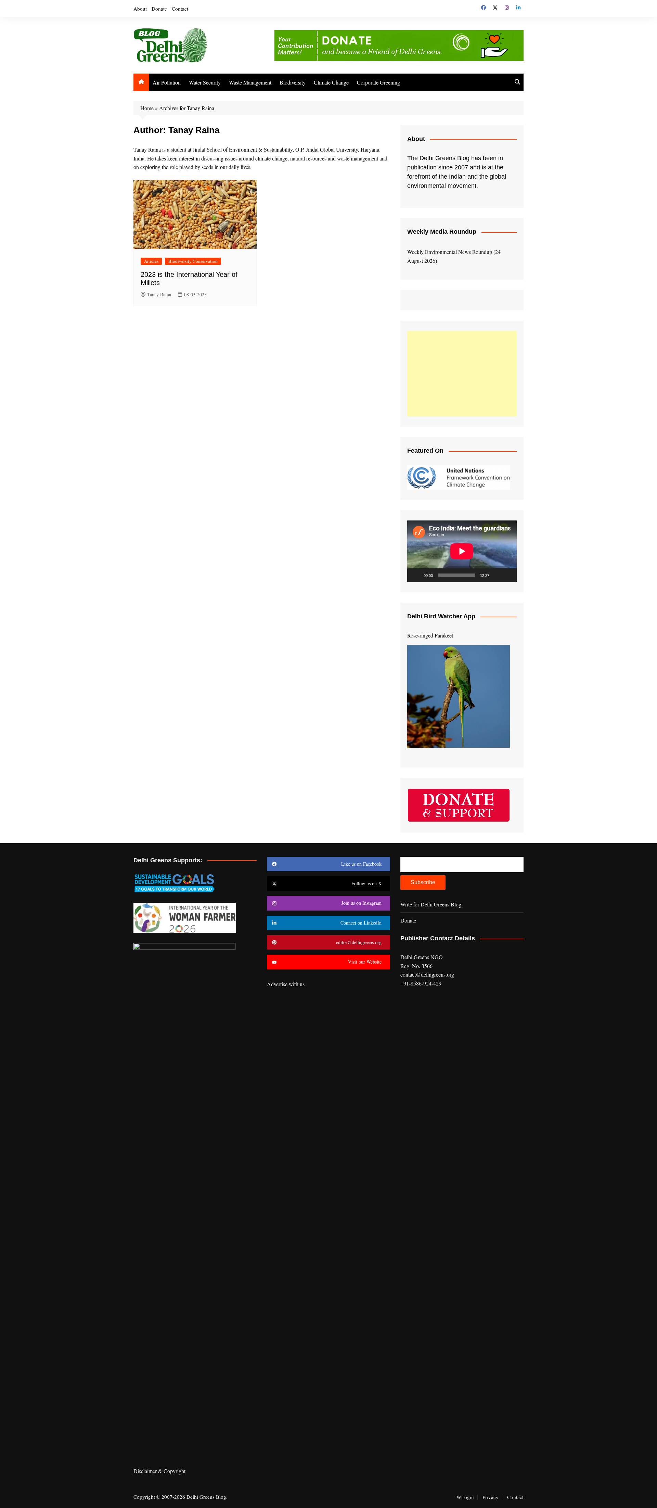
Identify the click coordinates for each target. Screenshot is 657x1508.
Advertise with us (286, 984)
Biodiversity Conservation (193, 261)
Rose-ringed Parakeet (430, 635)
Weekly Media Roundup (441, 231)
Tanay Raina (159, 294)
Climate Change (331, 82)
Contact (180, 8)
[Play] (416, 575)
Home (147, 108)
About (140, 8)
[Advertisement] (462, 373)
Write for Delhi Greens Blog (430, 904)
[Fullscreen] (507, 575)
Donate (159, 8)
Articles (151, 261)
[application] (462, 551)
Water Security (205, 82)
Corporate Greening (378, 82)
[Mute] (496, 575)
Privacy (490, 1497)
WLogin (465, 1497)
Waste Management (250, 82)
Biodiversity (293, 82)
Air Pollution (167, 82)
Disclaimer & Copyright (159, 1470)
